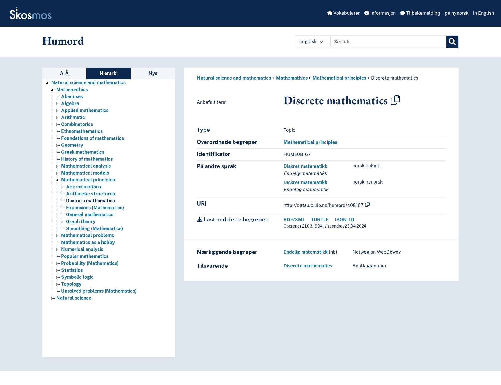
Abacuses (72, 96)
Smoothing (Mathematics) (94, 228)
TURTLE (320, 219)
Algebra (70, 103)
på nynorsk (457, 13)
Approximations (83, 187)
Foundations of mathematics (92, 138)
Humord (63, 40)
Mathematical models (85, 173)
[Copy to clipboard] (395, 100)
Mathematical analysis (86, 166)
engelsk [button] (308, 41)
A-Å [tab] (64, 73)
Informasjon (382, 13)
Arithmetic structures (90, 194)
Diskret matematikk (305, 166)
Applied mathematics (84, 110)
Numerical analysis (82, 249)
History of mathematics (87, 159)
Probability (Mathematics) (90, 263)
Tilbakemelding (422, 13)
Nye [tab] (152, 73)
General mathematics (89, 214)
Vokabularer (346, 13)
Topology (71, 284)
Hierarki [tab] (108, 73)
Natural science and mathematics (88, 82)
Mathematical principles (88, 180)
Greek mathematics (82, 152)
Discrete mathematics (90, 201)
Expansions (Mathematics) (95, 207)
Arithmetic (73, 117)
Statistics (72, 270)
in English (483, 13)
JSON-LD (345, 219)
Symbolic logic (77, 277)
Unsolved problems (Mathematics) (99, 291)
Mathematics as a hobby (88, 242)
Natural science (73, 298)
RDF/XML (294, 219)
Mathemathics (72, 89)
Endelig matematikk (306, 252)
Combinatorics (77, 124)
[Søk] (452, 41)
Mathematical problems (87, 235)
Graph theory (80, 221)
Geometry (72, 145)
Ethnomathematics (82, 131)
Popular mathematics (84, 256)
